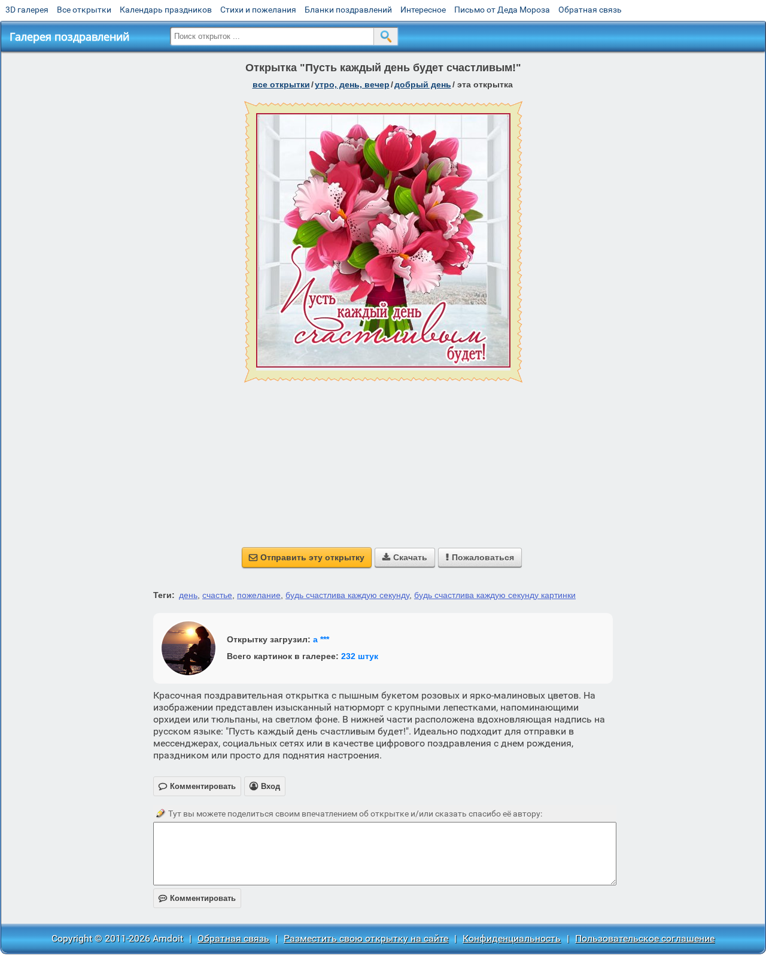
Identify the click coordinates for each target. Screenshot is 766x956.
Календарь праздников (166, 9)
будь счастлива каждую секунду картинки (495, 595)
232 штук (359, 656)
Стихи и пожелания (258, 9)
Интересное (423, 9)
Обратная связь (590, 9)
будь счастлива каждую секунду (347, 595)
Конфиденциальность (512, 938)
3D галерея (26, 9)
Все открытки (84, 9)
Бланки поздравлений (348, 9)
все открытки (281, 84)
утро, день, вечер (352, 84)
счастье (217, 595)
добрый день (422, 84)
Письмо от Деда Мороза (502, 9)
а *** (321, 639)
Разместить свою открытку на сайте (366, 938)
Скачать (404, 557)
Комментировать (197, 898)
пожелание (259, 595)
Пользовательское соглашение (645, 938)
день (188, 595)
